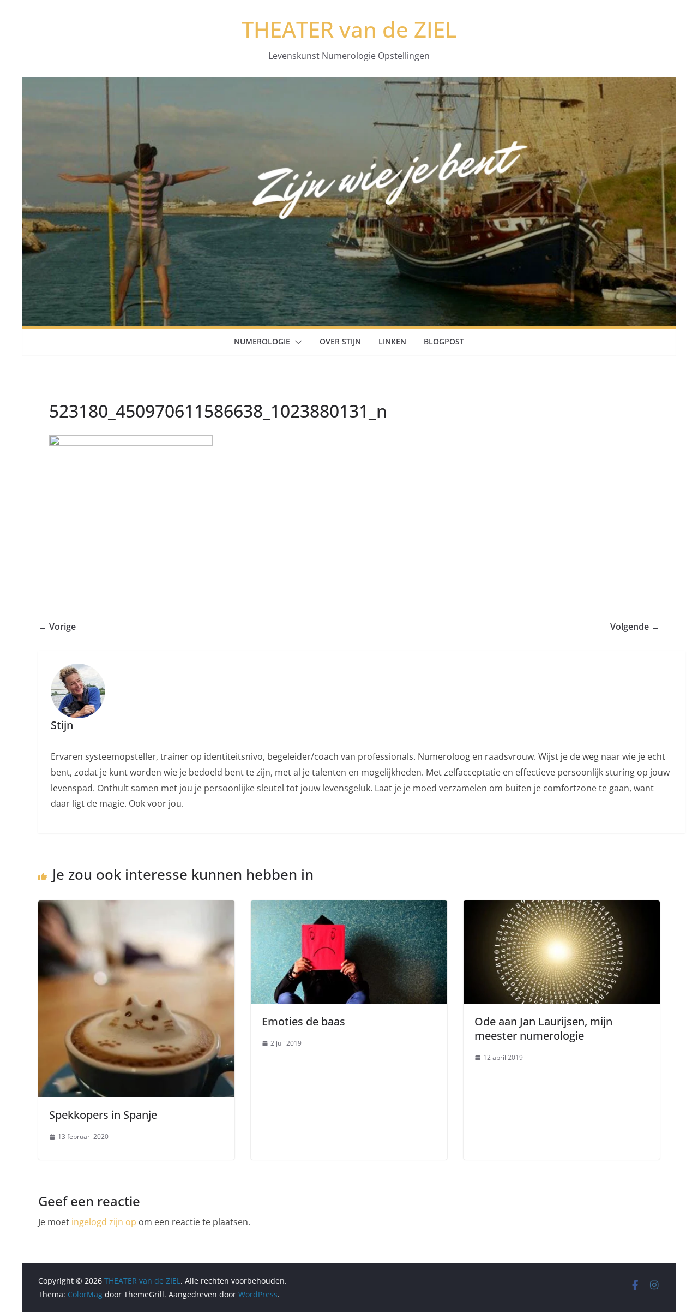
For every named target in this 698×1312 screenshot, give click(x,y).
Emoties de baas (303, 1021)
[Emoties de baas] (349, 908)
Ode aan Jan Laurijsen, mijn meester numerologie (543, 1028)
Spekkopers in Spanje (103, 1114)
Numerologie (262, 341)
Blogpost (444, 341)
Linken (392, 341)
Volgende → (635, 627)
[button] (296, 342)
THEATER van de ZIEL (349, 29)
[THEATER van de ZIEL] (349, 85)
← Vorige (57, 627)
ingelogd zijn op (103, 1222)
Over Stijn (340, 341)
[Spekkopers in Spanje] (136, 908)
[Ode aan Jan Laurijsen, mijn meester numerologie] (562, 908)
